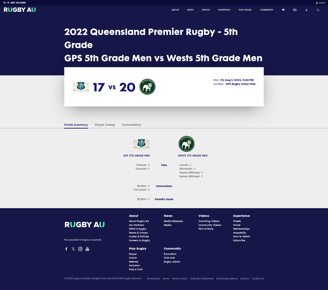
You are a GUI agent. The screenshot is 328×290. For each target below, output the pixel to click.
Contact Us (258, 278)
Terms (166, 278)
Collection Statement (202, 278)
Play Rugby (137, 248)
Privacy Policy (179, 278)
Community (172, 248)
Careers (244, 278)
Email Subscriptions (226, 278)
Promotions (153, 278)
